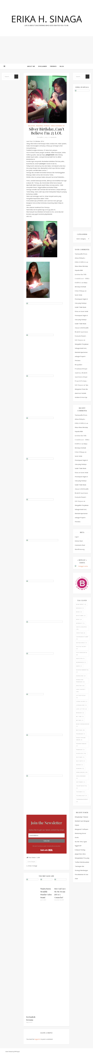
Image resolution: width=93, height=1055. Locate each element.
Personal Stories (43, 126)
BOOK (79, 612)
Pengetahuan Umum (80, 739)
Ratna (77, 311)
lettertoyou (81, 696)
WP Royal (16, 1051)
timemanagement (82, 800)
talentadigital (81, 787)
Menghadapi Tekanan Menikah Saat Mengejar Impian (82, 821)
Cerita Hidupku (31, 861)
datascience (81, 642)
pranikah (80, 749)
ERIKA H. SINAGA (46, 18)
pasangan (80, 733)
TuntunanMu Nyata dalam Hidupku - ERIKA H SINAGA (81, 258)
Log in (77, 537)
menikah (80, 712)
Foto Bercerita (81, 653)
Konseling (81, 676)
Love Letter (81, 709)
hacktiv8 (80, 658)
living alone (81, 701)
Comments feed (80, 545)
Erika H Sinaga (32, 866)
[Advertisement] (46, 50)
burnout (80, 623)
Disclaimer (42, 66)
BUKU (79, 619)
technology (81, 795)
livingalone (81, 705)
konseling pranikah (80, 681)
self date (80, 761)
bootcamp (81, 615)
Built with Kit (47, 850)
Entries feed (79, 541)
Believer (31, 126)
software (80, 782)
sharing (80, 768)
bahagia (80, 608)
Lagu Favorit (80, 690)
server (79, 764)
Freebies (53, 66)
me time (80, 716)
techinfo (80, 791)
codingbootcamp (82, 638)
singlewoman (81, 777)
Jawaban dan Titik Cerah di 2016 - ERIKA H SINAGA (82, 278)
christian (80, 633)
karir (79, 666)
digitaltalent (81, 647)
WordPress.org (79, 549)
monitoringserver (82, 725)
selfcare (80, 757)
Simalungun (82, 772)
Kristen (80, 685)
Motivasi (80, 730)
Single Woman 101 (58, 126)
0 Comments (52, 137)
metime (79, 720)
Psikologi (81, 753)
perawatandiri (81, 745)
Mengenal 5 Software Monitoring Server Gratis (81, 833)
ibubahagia (81, 662)
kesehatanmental (82, 671)
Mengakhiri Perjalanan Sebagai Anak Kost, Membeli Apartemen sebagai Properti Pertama (81, 352)
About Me (31, 66)
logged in (37, 1039)
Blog (62, 66)
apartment (81, 604)
